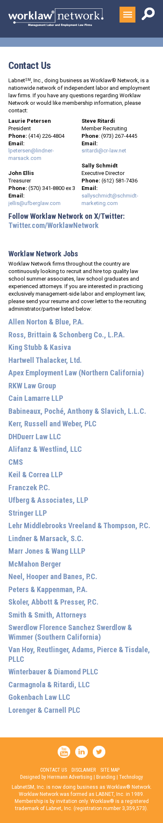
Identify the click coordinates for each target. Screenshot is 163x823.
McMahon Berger (34, 564)
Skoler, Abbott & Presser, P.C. (53, 602)
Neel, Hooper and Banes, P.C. (52, 576)
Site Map (110, 770)
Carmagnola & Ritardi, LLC (49, 684)
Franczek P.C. (29, 487)
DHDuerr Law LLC (34, 436)
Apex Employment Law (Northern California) (76, 372)
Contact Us (53, 770)
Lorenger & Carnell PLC (44, 710)
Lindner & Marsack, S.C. (46, 538)
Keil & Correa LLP (35, 474)
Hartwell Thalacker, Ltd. (45, 360)
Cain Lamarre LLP (35, 398)
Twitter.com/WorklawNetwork (53, 225)
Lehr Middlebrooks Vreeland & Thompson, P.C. (79, 525)
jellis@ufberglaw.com (34, 203)
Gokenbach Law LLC (39, 697)
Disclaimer (83, 770)
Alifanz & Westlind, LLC (45, 449)
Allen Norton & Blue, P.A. (46, 321)
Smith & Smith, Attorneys (47, 614)
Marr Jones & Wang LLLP (46, 551)
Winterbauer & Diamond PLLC (53, 671)
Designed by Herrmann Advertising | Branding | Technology (81, 777)
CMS (15, 462)
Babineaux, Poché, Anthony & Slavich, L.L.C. (77, 411)
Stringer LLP (27, 513)
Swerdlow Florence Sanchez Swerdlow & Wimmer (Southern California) (70, 632)
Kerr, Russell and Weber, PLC (52, 423)
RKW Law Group (32, 385)
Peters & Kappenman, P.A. (48, 589)
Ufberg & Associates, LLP (48, 500)
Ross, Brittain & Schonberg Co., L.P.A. (66, 334)
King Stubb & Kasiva (39, 347)
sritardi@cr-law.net (104, 150)
